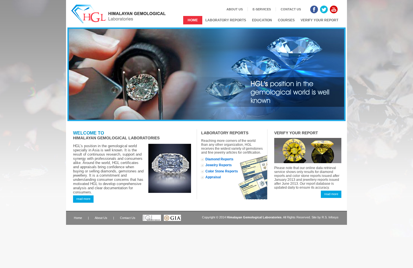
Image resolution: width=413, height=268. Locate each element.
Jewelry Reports (218, 165)
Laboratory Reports (225, 20)
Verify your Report (319, 20)
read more (83, 198)
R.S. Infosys (330, 217)
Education (262, 20)
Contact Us (291, 9)
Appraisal (213, 177)
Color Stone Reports (221, 171)
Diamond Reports (219, 159)
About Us (234, 9)
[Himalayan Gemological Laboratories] (119, 14)
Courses (286, 20)
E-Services (262, 9)
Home (193, 20)
